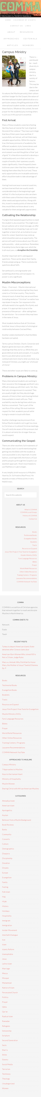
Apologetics (7, 810)
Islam (4, 944)
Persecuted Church (10, 992)
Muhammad (6, 983)
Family (4, 882)
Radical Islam (7, 1016)
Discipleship (7, 858)
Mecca (5, 973)
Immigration (7, 925)
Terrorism (6, 1069)
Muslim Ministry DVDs (29, 555)
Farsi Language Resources (27, 558)
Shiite (4, 1055)
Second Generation (10, 1040)
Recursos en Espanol (29, 548)
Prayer (34, 565)
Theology (6, 1079)
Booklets (33, 542)
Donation (6, 863)
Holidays (5, 911)
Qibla (4, 1007)
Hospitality (6, 916)
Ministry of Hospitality (11, 779)
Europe (5, 873)
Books (34, 532)
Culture (5, 844)
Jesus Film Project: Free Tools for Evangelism (21, 552)
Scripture (6, 1035)
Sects (4, 1045)
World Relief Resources (28, 568)
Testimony (6, 1074)
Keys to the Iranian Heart (12, 774)
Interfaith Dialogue (10, 935)
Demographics (8, 849)
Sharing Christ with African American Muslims (20, 788)
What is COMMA (30, 509)
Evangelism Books (30, 538)
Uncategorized (8, 1083)
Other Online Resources (28, 572)
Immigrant (6, 920)
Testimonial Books (30, 535)
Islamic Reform (8, 949)
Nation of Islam (8, 988)
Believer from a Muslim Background (16, 820)
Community (6, 834)
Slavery (5, 1059)
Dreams (5, 868)
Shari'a (5, 1050)
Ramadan (6, 1021)
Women (5, 1088)
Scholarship (6, 1031)
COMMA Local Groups (28, 512)
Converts (6, 839)
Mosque (5, 978)
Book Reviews (8, 825)
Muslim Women (8, 784)
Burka (4, 829)
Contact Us (33, 519)
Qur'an (5, 1011)
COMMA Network (20, 8)
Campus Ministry (9, 764)
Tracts (34, 545)
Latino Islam (7, 964)
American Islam (8, 805)
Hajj (4, 896)
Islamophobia (7, 954)
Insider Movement (9, 930)
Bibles (34, 562)
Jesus (4, 959)
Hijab (4, 901)
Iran (3, 940)
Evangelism (6, 877)
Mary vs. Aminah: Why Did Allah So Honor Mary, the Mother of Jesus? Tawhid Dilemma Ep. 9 (20, 665)
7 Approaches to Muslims (12, 769)
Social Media (7, 1064)
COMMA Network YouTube (27, 582)
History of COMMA (30, 515)
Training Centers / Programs (27, 575)
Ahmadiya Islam (8, 801)
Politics (5, 997)
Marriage (6, 968)
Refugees (6, 1026)
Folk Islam (6, 892)
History (5, 906)
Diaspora (6, 853)
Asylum (5, 815)
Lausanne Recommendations (26, 578)
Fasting (5, 887)
